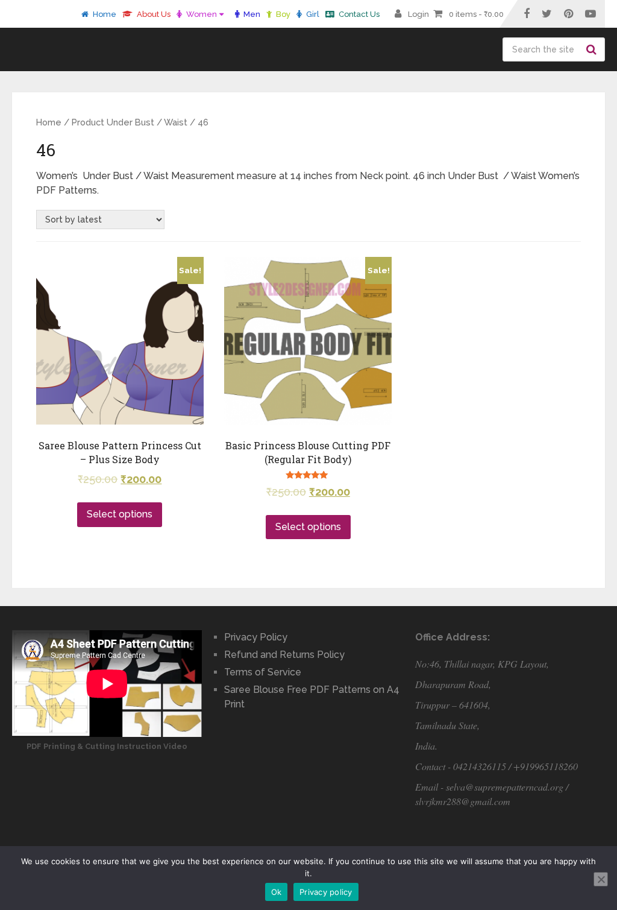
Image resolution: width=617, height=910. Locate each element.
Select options (119, 514)
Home (103, 14)
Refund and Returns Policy (284, 654)
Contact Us (358, 14)
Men (251, 14)
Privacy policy (325, 892)
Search (593, 49)
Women (200, 14)
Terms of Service (262, 672)
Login (418, 14)
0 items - (476, 14)
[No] (601, 879)
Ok (276, 892)
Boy (282, 14)
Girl (311, 14)
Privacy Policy (255, 637)
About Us (153, 14)
